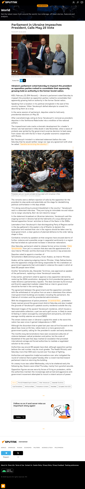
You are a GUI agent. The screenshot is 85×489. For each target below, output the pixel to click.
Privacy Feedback (58, 465)
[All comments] (3, 486)
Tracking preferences (72, 465)
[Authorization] (74, 2)
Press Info (11, 465)
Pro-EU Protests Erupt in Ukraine (27, 382)
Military (36, 447)
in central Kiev (54, 300)
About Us (4, 465)
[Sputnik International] (10, 4)
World (14, 382)
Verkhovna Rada (29, 386)
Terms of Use (19, 465)
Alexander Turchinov (57, 382)
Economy (27, 447)
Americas (11, 447)
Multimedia (59, 447)
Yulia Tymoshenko (17, 386)
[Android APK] (7, 471)
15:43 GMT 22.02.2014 (18, 32)
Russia (19, 447)
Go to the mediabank (37, 77)
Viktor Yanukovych (44, 382)
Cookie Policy (37, 465)
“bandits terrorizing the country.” (34, 144)
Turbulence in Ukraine (42, 386)
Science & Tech (47, 447)
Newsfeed (53, 386)
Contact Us (28, 465)
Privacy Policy (47, 465)
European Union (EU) (65, 386)
